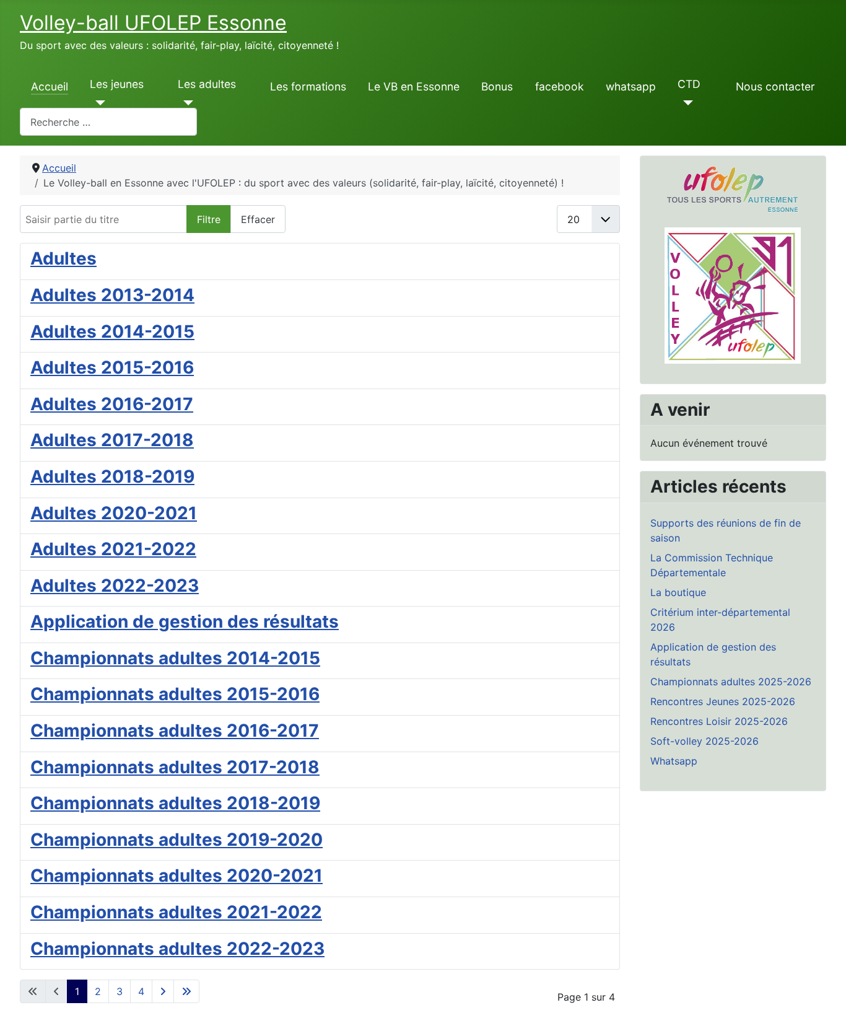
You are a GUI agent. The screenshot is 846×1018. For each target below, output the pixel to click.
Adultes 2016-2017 (111, 404)
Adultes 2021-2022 (113, 548)
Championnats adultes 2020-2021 (176, 875)
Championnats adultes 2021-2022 (176, 912)
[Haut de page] (824, 995)
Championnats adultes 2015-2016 (175, 693)
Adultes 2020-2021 (113, 513)
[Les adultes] (185, 102)
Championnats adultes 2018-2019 (175, 803)
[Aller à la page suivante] (163, 991)
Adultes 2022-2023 (114, 585)
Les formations (308, 86)
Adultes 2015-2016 (112, 367)
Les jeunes (117, 83)
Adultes (63, 258)
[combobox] (108, 122)
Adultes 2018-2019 (112, 476)
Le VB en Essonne (414, 86)
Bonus (497, 86)
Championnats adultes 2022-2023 (177, 948)
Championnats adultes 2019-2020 (176, 839)
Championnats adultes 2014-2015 (175, 658)
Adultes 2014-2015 (112, 331)
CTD (689, 83)
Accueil (49, 86)
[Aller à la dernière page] (186, 991)
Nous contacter (775, 86)
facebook (559, 86)
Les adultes (207, 83)
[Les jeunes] (97, 102)
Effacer (258, 219)
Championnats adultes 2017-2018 (175, 767)
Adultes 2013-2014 (112, 294)
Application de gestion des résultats (184, 621)
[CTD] (685, 102)
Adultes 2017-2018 (112, 439)
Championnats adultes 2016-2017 (174, 730)
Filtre (208, 219)
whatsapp (631, 86)
